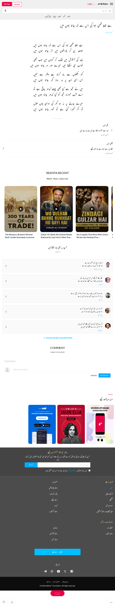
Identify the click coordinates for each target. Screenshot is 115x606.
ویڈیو (54, 16)
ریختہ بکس (54, 539)
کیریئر (56, 505)
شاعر (68, 16)
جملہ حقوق (49, 582)
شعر (64, 16)
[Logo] (102, 4)
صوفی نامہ (110, 528)
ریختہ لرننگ (109, 533)
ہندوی (55, 528)
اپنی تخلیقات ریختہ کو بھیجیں (105, 511)
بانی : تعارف (54, 494)
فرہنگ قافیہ (109, 494)
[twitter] (65, 571)
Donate (17, 4)
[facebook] (71, 571)
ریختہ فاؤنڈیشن (53, 488)
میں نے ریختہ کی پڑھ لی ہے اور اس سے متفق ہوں (66, 470)
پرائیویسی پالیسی (72, 470)
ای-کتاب (48, 16)
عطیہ (111, 488)
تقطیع (111, 500)
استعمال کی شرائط (56, 582)
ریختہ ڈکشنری (54, 533)
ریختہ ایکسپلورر (53, 511)
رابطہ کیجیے (54, 500)
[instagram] (52, 571)
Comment (104, 375)
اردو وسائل (109, 505)
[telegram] (45, 571)
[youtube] (58, 571)
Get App (7, 4)
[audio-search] (5, 10)
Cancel (94, 375)
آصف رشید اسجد (109, 32)
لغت (59, 16)
